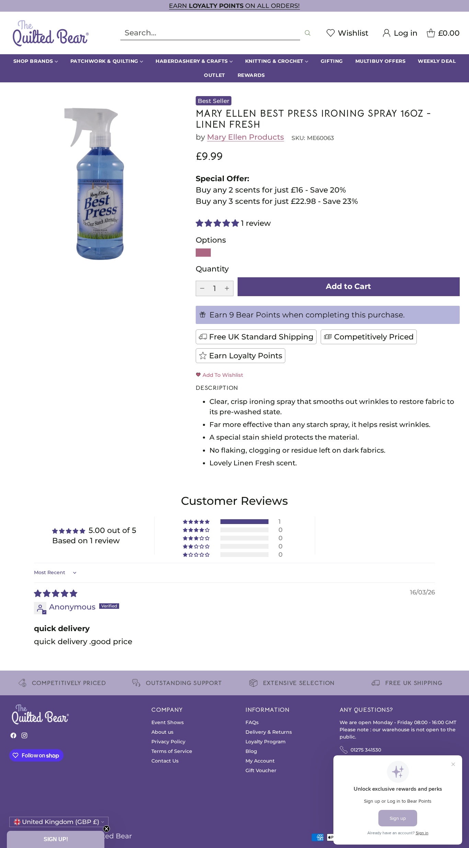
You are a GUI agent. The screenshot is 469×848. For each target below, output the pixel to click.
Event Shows (167, 722)
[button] (218, 223)
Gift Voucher (260, 770)
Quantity (212, 269)
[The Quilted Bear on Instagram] (24, 737)
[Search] (307, 33)
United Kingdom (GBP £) (60, 822)
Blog (251, 751)
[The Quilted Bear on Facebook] (13, 737)
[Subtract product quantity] (202, 288)
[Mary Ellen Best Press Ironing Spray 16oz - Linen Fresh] (97, 184)
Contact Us (165, 761)
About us (162, 732)
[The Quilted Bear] (50, 33)
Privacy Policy (168, 742)
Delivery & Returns (268, 732)
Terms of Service (171, 751)
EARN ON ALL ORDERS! (234, 6)
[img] (55, 593)
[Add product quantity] (227, 288)
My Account (260, 761)
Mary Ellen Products (245, 137)
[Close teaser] (106, 828)
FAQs (252, 722)
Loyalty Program (265, 742)
